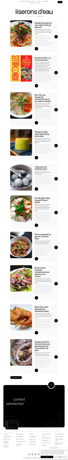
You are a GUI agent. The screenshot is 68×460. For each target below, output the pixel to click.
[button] (65, 447)
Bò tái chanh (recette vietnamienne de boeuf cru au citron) (42, 272)
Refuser (60, 457)
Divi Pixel (28, 457)
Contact (60, 2)
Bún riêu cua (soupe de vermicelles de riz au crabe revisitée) (43, 98)
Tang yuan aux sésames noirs (41, 168)
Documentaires (37, 65)
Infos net (44, 66)
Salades (49, 32)
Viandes (44, 70)
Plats (47, 32)
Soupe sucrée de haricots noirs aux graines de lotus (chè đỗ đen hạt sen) (42, 346)
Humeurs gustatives (42, 32)
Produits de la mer (48, 106)
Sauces (43, 69)
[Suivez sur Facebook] (29, 454)
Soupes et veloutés (38, 107)
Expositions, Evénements (45, 65)
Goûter (36, 141)
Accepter (47, 457)
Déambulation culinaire (44, 30)
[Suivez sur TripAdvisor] (32, 454)
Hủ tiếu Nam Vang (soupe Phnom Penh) (42, 200)
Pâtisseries (48, 141)
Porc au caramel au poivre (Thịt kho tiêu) (43, 236)
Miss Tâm (38, 29)
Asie (46, 29)
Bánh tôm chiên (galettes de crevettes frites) (42, 309)
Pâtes (40, 68)
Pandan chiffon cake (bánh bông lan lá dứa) (42, 134)
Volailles (36, 33)
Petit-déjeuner (45, 207)
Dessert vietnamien (43, 139)
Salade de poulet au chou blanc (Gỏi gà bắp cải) (43, 25)
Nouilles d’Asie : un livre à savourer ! (43, 59)
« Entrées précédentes (16, 377)
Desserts (49, 139)
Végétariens (40, 70)
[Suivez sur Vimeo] (35, 454)
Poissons (45, 68)
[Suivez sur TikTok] (38, 454)
